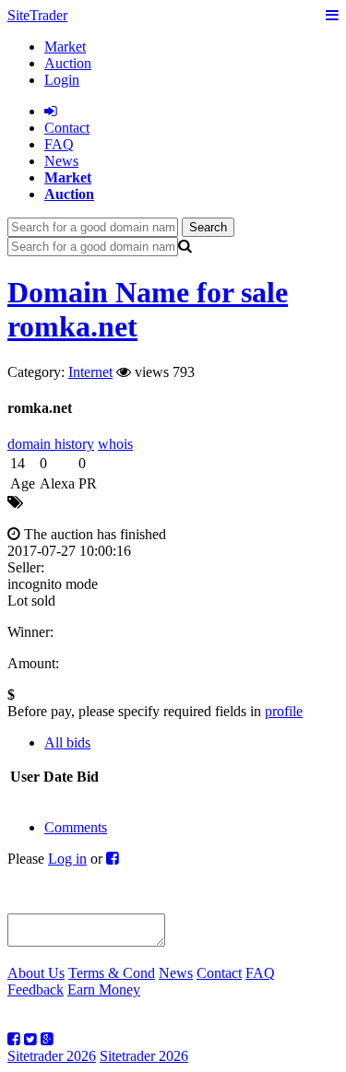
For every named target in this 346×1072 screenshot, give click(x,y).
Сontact (66, 127)
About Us (36, 973)
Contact (219, 973)
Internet (90, 372)
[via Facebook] (112, 858)
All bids (67, 742)
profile (284, 711)
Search (208, 227)
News (61, 161)
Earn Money (103, 989)
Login (61, 80)
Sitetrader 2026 (51, 1056)
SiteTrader (37, 15)
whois (115, 444)
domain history (50, 444)
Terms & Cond (111, 973)
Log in (67, 858)
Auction (67, 63)
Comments (75, 827)
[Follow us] (13, 1039)
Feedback (35, 989)
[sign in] (50, 111)
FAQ (59, 144)
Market (65, 46)
